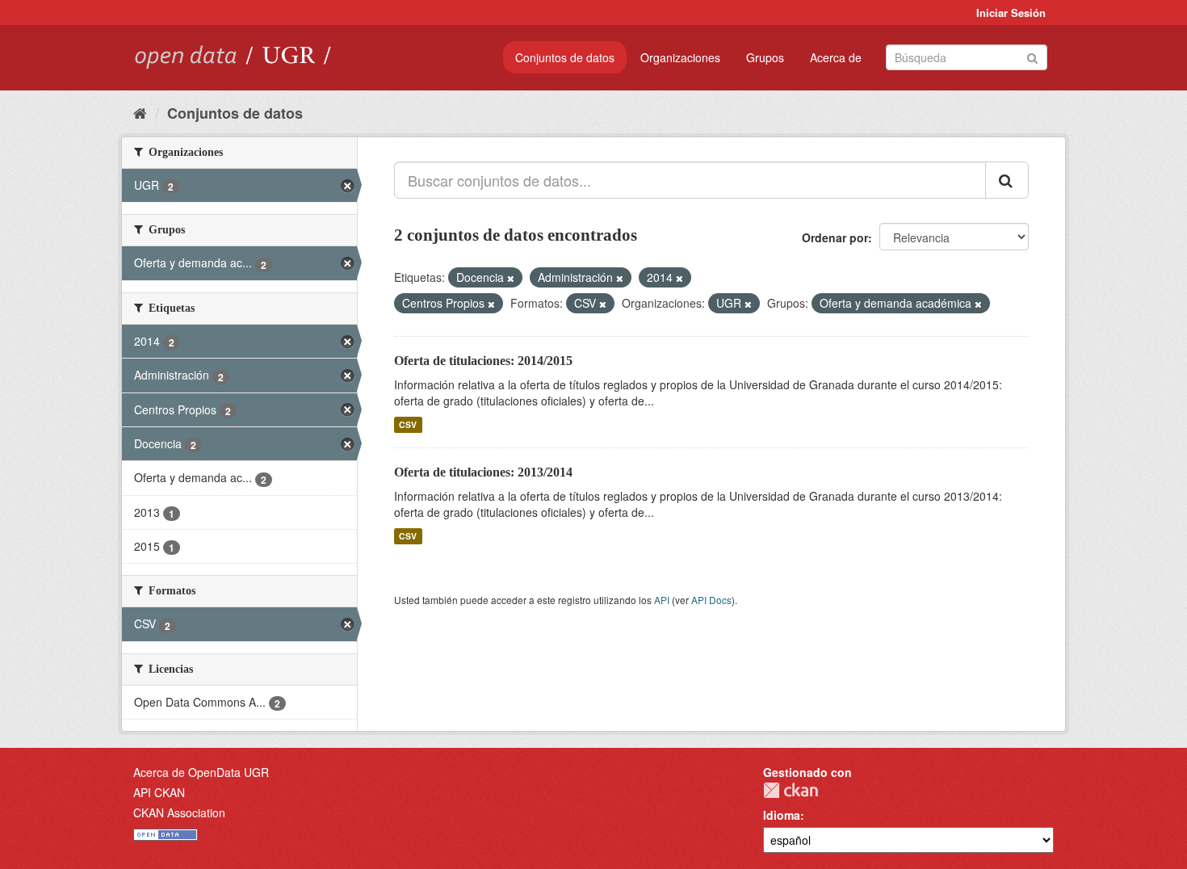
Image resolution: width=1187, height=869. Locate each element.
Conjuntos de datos (564, 57)
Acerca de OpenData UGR (201, 772)
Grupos (765, 57)
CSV (408, 424)
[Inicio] (140, 112)
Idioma (781, 815)
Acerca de (836, 57)
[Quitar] (510, 277)
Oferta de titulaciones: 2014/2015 (483, 360)
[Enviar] (1032, 56)
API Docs (711, 600)
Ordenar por (835, 237)
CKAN (790, 790)
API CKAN (159, 792)
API (661, 600)
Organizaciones (680, 57)
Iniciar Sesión (1011, 12)
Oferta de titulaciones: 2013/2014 (483, 472)
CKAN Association (179, 812)
